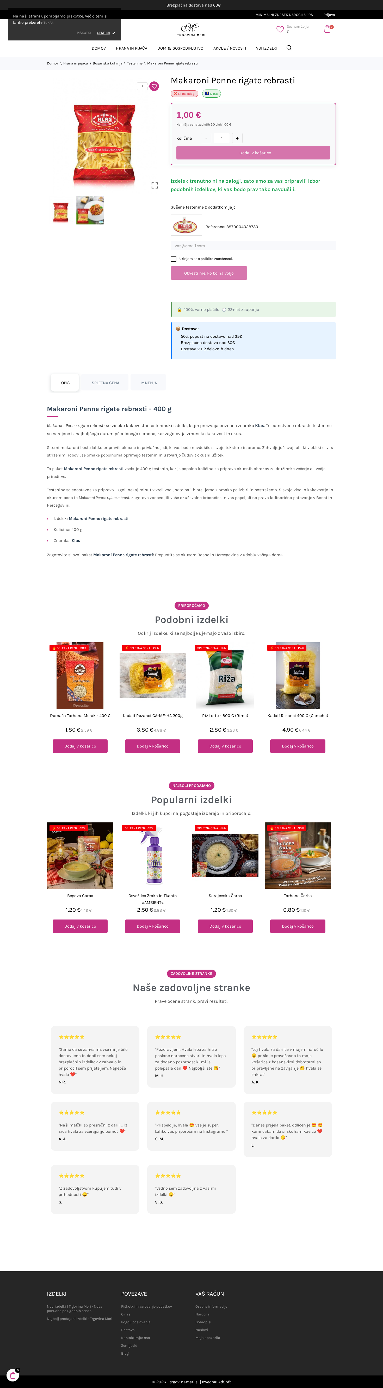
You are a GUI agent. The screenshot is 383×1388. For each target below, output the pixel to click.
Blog (125, 1353)
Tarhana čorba (298, 895)
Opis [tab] (65, 382)
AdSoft (224, 1381)
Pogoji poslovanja (136, 1322)
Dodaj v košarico (255, 152)
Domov (99, 48)
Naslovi (201, 1330)
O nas (125, 1314)
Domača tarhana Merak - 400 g (80, 715)
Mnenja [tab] (149, 382)
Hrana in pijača (131, 48)
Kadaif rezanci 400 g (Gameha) (298, 715)
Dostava (128, 1330)
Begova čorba (80, 895)
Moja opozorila (207, 1338)
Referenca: (215, 226)
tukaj (48, 23)
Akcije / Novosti (229, 48)
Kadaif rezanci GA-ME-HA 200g (153, 715)
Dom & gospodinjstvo (180, 48)
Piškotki (84, 33)
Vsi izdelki (266, 48)
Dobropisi (203, 1322)
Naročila (202, 1314)
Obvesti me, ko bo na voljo (209, 273)
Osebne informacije (211, 1306)
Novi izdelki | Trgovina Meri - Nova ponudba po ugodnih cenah (74, 1308)
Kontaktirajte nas (135, 1338)
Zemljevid (129, 1345)
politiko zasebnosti (216, 259)
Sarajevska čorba (225, 895)
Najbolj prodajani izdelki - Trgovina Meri (79, 1318)
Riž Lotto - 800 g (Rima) (225, 715)
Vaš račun (209, 1293)
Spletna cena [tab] (105, 382)
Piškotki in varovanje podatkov (146, 1306)
